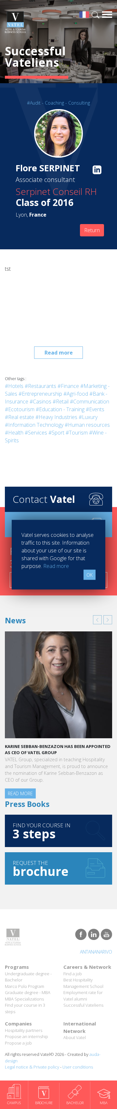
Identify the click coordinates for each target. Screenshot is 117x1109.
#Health (14, 432)
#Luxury (88, 417)
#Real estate (19, 417)
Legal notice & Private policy (32, 1067)
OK (89, 574)
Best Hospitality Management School (83, 983)
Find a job (72, 974)
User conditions (77, 1067)
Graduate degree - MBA (27, 992)
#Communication (89, 401)
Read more (59, 352)
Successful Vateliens (83, 1005)
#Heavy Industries (56, 417)
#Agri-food (75, 393)
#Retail (61, 401)
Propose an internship (26, 1036)
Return (92, 230)
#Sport (56, 432)
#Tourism (77, 432)
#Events (95, 409)
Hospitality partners (23, 1030)
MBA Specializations (24, 999)
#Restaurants (40, 386)
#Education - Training (60, 409)
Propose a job (18, 1043)
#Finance (68, 386)
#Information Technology (34, 424)
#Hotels (14, 386)
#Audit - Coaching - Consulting (58, 103)
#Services (36, 432)
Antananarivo (96, 952)
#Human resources (87, 424)
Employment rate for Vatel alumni (83, 996)
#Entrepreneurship (40, 393)
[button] (97, 619)
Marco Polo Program (24, 986)
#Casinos (40, 401)
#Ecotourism (19, 409)
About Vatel (74, 1037)
